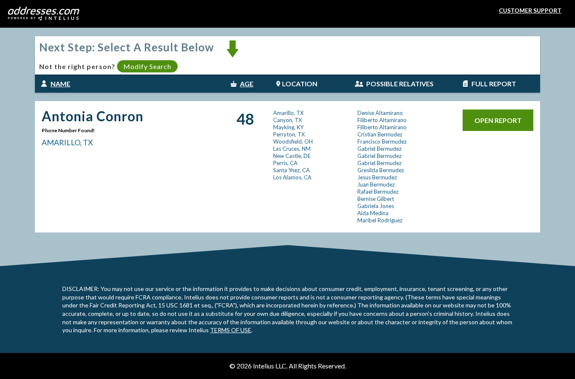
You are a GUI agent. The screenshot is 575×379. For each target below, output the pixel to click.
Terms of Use (230, 330)
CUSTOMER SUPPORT (530, 10)
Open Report (498, 120)
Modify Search (147, 66)
